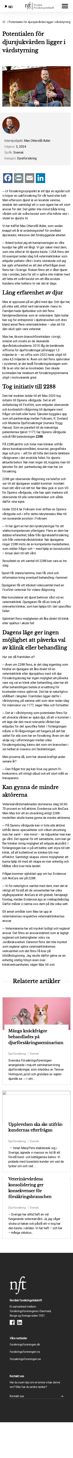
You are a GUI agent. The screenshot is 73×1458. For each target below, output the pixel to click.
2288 (39, 436)
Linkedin (19, 1322)
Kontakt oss (17, 1396)
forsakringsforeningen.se (25, 1359)
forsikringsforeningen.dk (25, 1344)
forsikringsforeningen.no (25, 1351)
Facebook (12, 1322)
